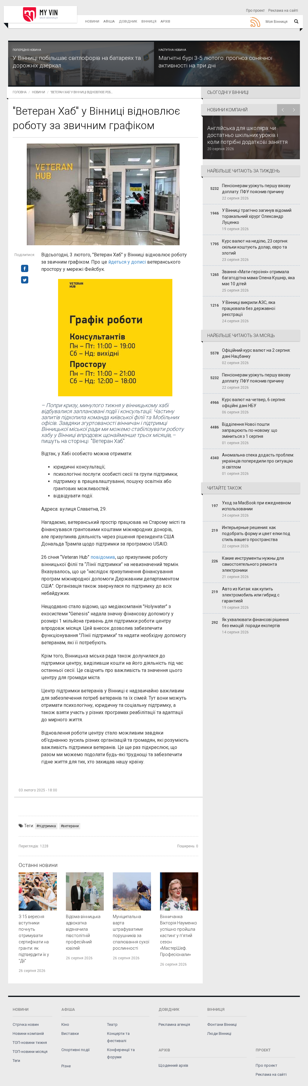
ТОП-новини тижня (30, 1042)
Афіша (109, 21)
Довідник (128, 21)
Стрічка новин (26, 1024)
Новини (92, 21)
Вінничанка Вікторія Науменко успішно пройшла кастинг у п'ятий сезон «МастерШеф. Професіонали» (178, 935)
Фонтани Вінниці (222, 1024)
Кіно (65, 1024)
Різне (66, 1066)
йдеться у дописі (127, 262)
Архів (165, 21)
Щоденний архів (173, 1065)
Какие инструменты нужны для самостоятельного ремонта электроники (253, 564)
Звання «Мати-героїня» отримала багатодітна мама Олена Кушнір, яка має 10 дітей (258, 277)
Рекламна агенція (174, 1024)
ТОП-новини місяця (30, 1051)
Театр (112, 1024)
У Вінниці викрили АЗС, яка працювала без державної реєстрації (248, 308)
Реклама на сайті (283, 10)
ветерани (71, 826)
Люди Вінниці (219, 1033)
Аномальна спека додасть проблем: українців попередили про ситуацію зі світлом (258, 461)
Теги (16, 1060)
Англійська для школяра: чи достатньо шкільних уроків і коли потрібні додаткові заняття (247, 135)
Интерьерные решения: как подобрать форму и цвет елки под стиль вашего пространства (256, 533)
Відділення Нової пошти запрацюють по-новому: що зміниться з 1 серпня (249, 430)
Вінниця (148, 21)
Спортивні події (75, 1049)
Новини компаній (28, 1033)
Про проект (255, 10)
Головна (19, 92)
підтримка (47, 826)
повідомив (103, 557)
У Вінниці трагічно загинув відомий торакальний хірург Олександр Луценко (256, 216)
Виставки (70, 1033)
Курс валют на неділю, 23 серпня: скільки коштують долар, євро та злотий (255, 247)
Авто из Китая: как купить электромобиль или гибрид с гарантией (250, 594)
